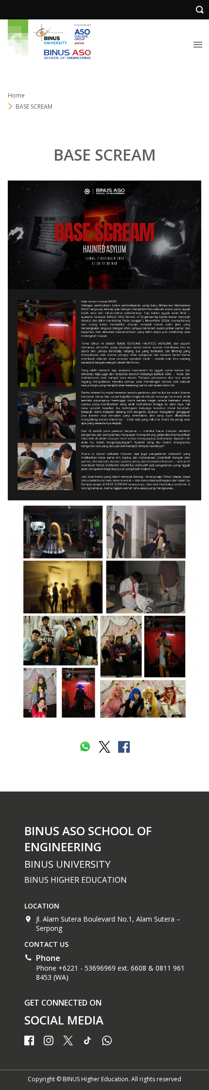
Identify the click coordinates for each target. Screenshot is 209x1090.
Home (16, 95)
